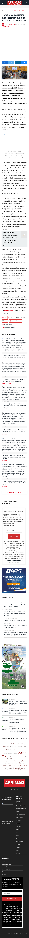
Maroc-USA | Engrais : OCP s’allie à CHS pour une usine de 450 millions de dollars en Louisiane (18, 703)
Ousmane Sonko (11, 750)
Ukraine (18, 853)
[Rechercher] (26, 3)
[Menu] (3, 3)
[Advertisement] (14, 43)
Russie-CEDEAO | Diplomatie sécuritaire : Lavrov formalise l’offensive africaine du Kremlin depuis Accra (14, 483)
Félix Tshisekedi (14, 756)
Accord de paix (19, 802)
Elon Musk (19, 748)
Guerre (17, 829)
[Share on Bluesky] (24, 62)
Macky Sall (22, 765)
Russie (17, 850)
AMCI (11, 317)
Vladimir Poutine (8, 768)
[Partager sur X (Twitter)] (11, 62)
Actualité (18, 801)
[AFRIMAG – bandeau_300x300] (14, 592)
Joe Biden (14, 765)
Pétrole (18, 847)
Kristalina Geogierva (14, 763)
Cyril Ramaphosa (20, 761)
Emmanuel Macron (19, 768)
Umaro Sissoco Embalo (12, 753)
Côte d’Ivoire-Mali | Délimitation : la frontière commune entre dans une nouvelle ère (14, 380)
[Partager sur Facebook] (5, 62)
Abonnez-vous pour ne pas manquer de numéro (7, 823)
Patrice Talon (7, 763)
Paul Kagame (20, 746)
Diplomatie (10, 10)
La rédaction (11, 24)
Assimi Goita (19, 770)
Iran (17, 832)
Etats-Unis (18, 826)
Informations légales (7, 933)
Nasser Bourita (8, 324)
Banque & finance (20, 805)
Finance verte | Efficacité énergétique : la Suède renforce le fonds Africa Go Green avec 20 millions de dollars (18, 712)
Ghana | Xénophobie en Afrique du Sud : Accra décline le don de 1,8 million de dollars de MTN (14, 356)
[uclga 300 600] (14, 689)
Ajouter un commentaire (14, 492)
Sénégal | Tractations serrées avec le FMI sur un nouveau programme (15, 626)
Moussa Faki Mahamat (6, 744)
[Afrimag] (14, 3)
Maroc (5, 321)
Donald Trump (19, 817)
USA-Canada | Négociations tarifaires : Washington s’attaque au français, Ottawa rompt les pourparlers (14, 405)
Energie (18, 823)
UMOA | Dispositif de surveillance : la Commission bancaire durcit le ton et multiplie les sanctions (17, 721)
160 (5, 317)
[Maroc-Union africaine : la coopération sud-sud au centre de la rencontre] (14, 72)
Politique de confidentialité (20, 933)
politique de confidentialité (14, 560)
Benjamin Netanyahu (21, 808)
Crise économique (20, 814)
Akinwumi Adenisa (11, 770)
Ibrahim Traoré (13, 746)
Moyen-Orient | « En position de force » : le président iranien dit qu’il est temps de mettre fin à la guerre (15, 457)
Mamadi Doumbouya (12, 759)
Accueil (3, 10)
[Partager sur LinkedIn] (18, 62)
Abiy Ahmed (21, 756)
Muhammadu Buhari (23, 759)
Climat (17, 811)
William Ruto (13, 748)
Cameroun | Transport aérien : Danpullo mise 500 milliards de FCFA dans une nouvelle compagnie (15, 613)
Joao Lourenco (10, 761)
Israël (17, 835)
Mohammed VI (15, 744)
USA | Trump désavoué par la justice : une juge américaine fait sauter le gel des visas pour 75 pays (14, 431)
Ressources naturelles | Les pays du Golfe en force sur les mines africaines (15, 605)
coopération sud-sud (9, 327)
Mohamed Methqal (16, 321)
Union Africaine (20, 317)
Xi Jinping (5, 761)
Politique (18, 844)
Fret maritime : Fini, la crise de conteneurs (14, 620)
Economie (18, 820)
